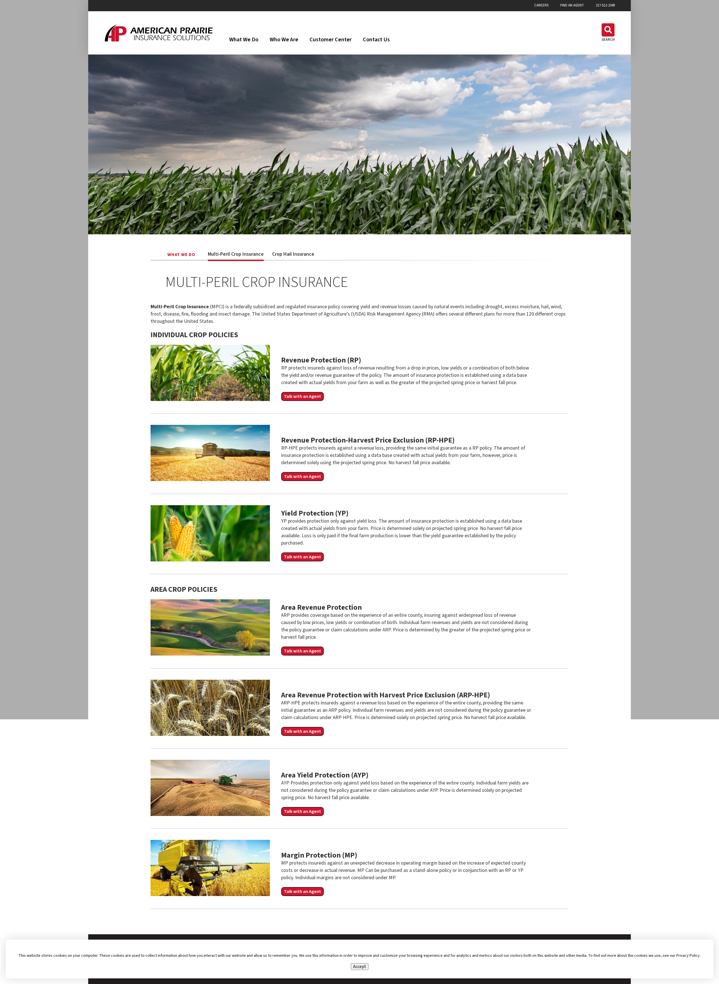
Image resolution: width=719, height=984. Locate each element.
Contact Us (376, 40)
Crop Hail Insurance (293, 254)
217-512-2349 (605, 5)
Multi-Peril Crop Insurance (236, 254)
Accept (359, 966)
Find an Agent (572, 5)
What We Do (243, 40)
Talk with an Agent (302, 396)
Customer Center (331, 40)
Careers (541, 5)
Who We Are (284, 40)
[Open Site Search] (608, 32)
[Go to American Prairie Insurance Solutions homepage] (158, 33)
